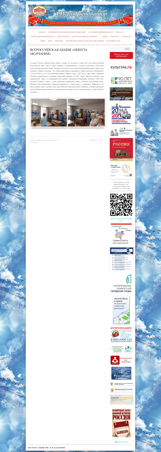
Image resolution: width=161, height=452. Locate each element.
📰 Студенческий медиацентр (100, 32)
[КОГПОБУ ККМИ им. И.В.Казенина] (80, 16)
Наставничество (113, 41)
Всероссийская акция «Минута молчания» (43, 141)
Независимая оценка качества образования (85, 41)
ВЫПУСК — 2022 (97, 140)
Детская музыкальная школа (84, 36)
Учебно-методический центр (42, 36)
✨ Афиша (104, 36)
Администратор (37, 57)
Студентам (126, 36)
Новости (119, 32)
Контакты (59, 41)
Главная (41, 32)
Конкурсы (115, 36)
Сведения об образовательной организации (67, 32)
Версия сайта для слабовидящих (121, 55)
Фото (50, 41)
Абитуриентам (63, 36)
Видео (43, 41)
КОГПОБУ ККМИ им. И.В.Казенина (46, 448)
